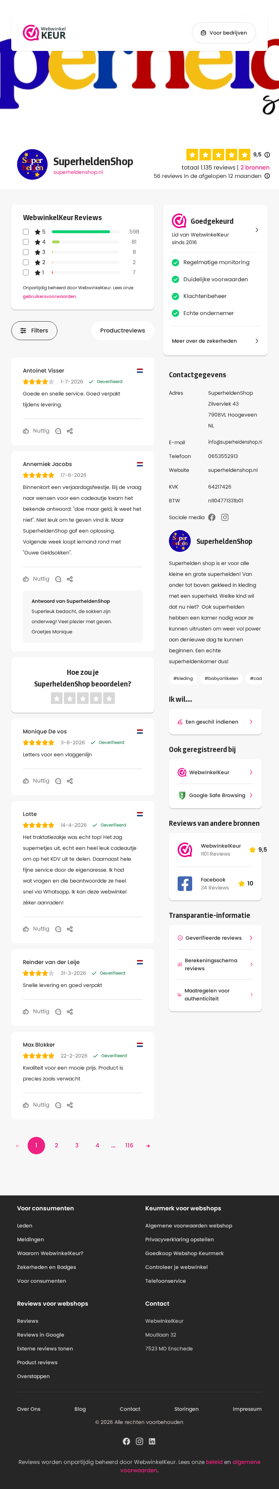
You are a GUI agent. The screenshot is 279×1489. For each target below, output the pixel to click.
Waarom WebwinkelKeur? (50, 1253)
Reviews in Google (40, 1334)
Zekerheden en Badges (46, 1267)
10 (250, 883)
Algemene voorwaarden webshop (188, 1225)
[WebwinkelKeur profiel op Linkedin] (152, 1441)
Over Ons (28, 1409)
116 (129, 1145)
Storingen (186, 1409)
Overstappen (33, 1376)
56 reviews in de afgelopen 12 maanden (208, 176)
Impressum (247, 1409)
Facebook (213, 879)
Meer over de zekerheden (204, 341)
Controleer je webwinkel (176, 1267)
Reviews (27, 1321)
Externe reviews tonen (45, 1348)
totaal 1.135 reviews (208, 167)
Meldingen (30, 1239)
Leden (24, 1225)
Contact (130, 1409)
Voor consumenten (41, 1281)
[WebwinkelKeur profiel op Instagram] (139, 1441)
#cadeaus (261, 678)
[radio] (192, 154)
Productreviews (122, 330)
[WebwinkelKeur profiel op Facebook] (126, 1441)
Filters (39, 330)
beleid (214, 1462)
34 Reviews (215, 887)
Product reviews (37, 1362)
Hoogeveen (242, 414)
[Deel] (70, 431)
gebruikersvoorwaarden (49, 296)
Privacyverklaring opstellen (179, 1239)
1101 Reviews (215, 853)
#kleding (183, 678)
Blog (80, 1409)
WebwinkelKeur (221, 845)
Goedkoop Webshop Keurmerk (184, 1253)
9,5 (261, 155)
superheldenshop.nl (78, 172)
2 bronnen (255, 167)
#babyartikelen (221, 678)
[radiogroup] (218, 154)
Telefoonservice (165, 1281)
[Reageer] (58, 431)
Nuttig (40, 430)
